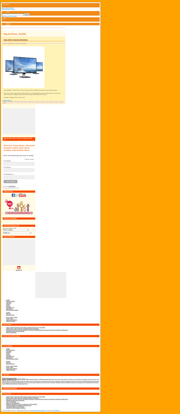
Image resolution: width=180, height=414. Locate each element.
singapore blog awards (65, 381)
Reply (4, 103)
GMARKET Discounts (60, 382)
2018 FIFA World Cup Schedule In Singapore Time (18, 405)
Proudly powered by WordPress (38, 410)
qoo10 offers (57, 381)
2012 (23, 379)
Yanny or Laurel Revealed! (12, 403)
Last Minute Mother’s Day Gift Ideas (15, 406)
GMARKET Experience (70, 382)
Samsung (71, 379)
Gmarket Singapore (92, 379)
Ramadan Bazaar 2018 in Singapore (15, 331)
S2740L (56, 101)
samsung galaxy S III (49, 379)
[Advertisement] (19, 121)
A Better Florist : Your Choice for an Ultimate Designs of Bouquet (22, 328)
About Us (8, 23)
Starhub (79, 379)
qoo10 (75, 379)
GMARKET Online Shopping (11, 383)
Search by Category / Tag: (9, 228)
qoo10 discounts (74, 381)
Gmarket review (21, 383)
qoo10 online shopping (35, 382)
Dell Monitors (23, 101)
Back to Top (19, 270)
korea (26, 383)
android (41, 379)
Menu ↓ (8, 4)
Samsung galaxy (50, 381)
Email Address (9, 174)
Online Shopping (64, 379)
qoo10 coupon (27, 382)
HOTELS (8, 306)
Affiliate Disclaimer (10, 321)
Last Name (7, 167)
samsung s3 (9, 381)
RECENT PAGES (10, 301)
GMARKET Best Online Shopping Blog (90, 381)
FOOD (8, 305)
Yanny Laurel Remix (11, 332)
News (11, 101)
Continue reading (7, 100)
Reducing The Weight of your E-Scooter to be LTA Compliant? (21, 404)
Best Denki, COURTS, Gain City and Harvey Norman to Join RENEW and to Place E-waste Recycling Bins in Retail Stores (37, 330)
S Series (38, 101)
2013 (19, 379)
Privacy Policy (9, 318)
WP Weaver (57, 410)
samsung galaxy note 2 (81, 382)
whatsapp (80, 381)
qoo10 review (43, 382)
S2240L (42, 101)
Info (8, 101)
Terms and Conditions (11, 319)
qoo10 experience (6, 382)
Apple (27, 379)
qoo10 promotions (37, 381)
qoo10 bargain (13, 382)
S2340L (47, 101)
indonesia (85, 379)
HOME (7, 11)
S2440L (51, 101)
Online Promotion (20, 382)
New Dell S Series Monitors (16, 40)
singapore (60, 101)
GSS (82, 379)
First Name (7, 161)
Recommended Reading (12, 310)
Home (4, 4)
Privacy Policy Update (11, 317)
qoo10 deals (52, 382)
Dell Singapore (31, 101)
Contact (8, 24)
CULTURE (8, 302)
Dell (19, 101)
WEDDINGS (9, 308)
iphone (56, 379)
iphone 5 (48, 382)
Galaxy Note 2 (29, 381)
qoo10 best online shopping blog (19, 381)
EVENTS (8, 303)
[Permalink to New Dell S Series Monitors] (23, 87)
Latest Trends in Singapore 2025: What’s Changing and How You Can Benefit (25, 327)
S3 (41, 381)
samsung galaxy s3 (34, 379)
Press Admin (23, 43)
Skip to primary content (7, 8)
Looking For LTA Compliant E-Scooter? (16, 408)
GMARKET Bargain (90, 382)
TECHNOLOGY (10, 307)
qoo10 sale (44, 381)
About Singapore (10, 315)
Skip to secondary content (8, 9)
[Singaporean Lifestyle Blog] (9, 16)
